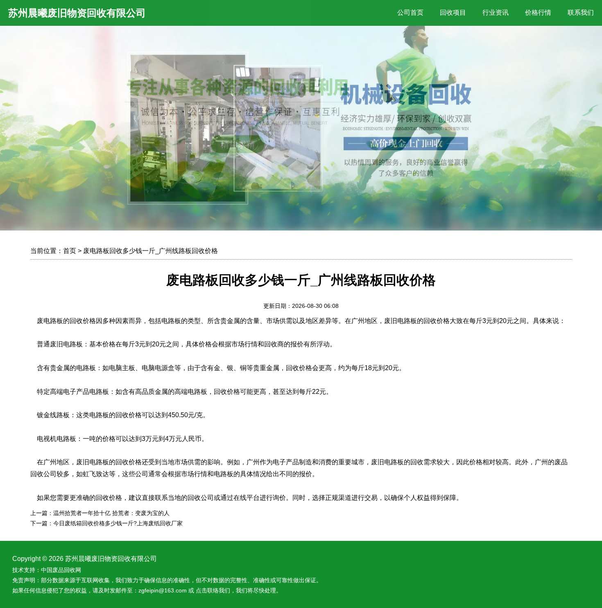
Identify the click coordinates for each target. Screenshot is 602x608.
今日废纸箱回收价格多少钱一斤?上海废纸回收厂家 (118, 523)
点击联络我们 (213, 590)
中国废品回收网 (61, 570)
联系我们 (581, 12)
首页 (69, 250)
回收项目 (453, 12)
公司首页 (410, 12)
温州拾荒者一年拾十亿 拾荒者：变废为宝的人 (111, 513)
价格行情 (538, 12)
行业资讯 (495, 12)
